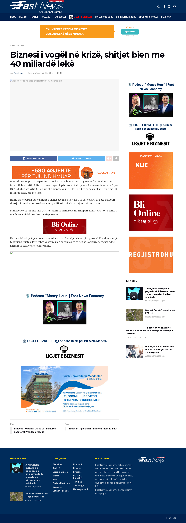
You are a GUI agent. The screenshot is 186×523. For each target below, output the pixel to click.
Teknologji (59, 17)
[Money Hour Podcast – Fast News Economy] (64, 312)
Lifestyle (77, 472)
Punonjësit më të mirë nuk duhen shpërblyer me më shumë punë (159, 349)
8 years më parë (34, 73)
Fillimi (12, 46)
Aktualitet (57, 464)
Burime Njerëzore (126, 17)
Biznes (23, 17)
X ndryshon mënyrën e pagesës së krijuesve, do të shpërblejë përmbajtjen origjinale (160, 292)
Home (13, 17)
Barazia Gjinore (104, 17)
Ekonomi (77, 464)
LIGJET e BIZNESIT (78, 477)
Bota (55, 479)
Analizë (46, 17)
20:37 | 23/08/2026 (154, 317)
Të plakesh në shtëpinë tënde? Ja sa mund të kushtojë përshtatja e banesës (149, 330)
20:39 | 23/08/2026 (154, 301)
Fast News (18, 73)
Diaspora (166, 17)
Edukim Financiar (148, 17)
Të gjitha (20, 46)
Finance (34, 17)
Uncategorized (80, 489)
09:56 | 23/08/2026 (154, 356)
